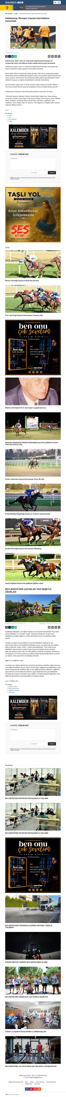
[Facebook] (6, 56)
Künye (26, 1082)
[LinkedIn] (12, 56)
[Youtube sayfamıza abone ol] (31, 1089)
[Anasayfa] (22, 1082)
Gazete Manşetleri (51, 1082)
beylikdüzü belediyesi (13, 690)
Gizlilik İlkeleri (28, 1084)
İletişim (32, 1082)
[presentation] (11, 8)
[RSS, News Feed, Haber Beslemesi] (39, 1089)
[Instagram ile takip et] (35, 1089)
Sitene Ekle (37, 1084)
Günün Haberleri (40, 1082)
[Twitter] (9, 56)
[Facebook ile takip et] (27, 1089)
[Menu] (55, 2)
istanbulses (11, 692)
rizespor (10, 121)
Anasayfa (9, 13)
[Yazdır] (49, 56)
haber (9, 115)
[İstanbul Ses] (14, 2)
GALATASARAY (12, 119)
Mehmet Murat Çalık (13, 688)
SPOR (15, 13)
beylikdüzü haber (12, 686)
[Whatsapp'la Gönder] (15, 56)
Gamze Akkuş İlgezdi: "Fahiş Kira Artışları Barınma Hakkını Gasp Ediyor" (36, 7)
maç (9, 117)
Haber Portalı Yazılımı (13, 1094)
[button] (52, 56)
